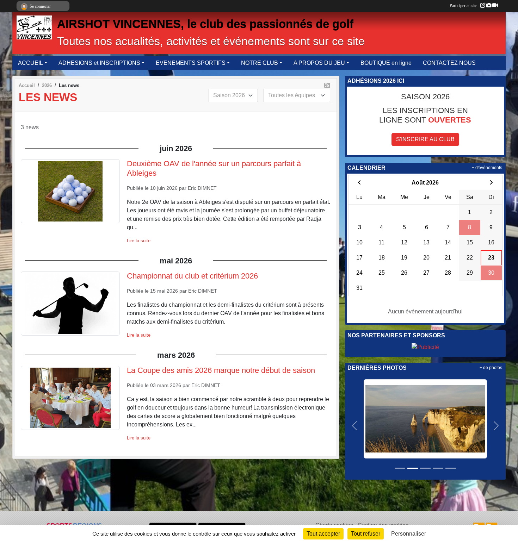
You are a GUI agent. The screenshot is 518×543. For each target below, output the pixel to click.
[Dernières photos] (425, 419)
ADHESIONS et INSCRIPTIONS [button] (99, 63)
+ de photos (491, 368)
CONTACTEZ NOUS (449, 63)
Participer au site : (465, 5)
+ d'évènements (487, 168)
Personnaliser (408, 534)
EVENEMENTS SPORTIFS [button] (191, 63)
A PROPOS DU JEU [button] (319, 63)
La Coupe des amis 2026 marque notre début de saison (221, 370)
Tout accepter (323, 534)
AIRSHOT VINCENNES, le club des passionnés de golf (205, 24)
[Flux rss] (327, 85)
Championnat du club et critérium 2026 (192, 276)
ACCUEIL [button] (30, 63)
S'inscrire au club (425, 139)
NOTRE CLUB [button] (259, 63)
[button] (355, 426)
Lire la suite (138, 240)
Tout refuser (365, 534)
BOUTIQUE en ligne (386, 63)
